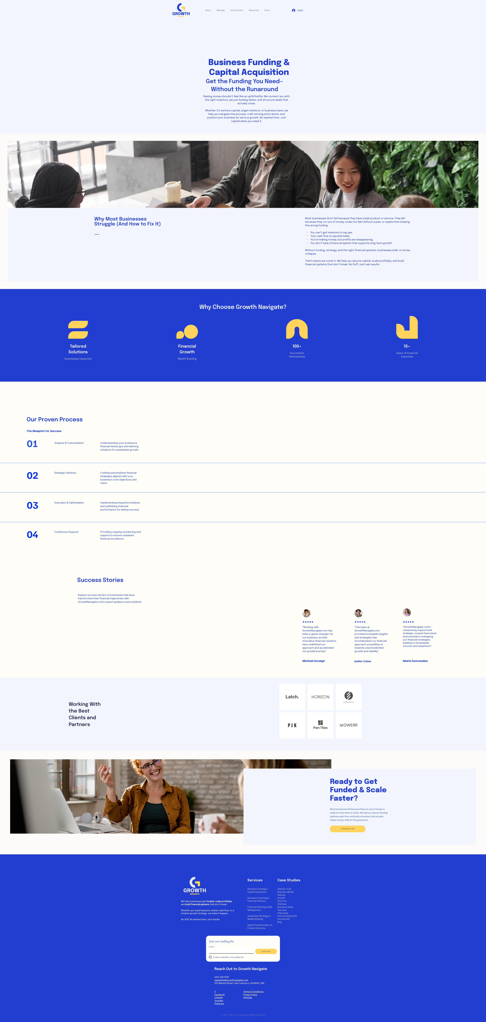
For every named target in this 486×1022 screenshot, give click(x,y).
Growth (281, 898)
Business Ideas (285, 907)
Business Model (285, 892)
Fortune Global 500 (287, 916)
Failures (281, 895)
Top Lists (282, 910)
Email (212, 947)
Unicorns (282, 901)
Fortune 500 (283, 919)
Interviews (282, 913)
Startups (282, 904)
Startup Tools (284, 889)
